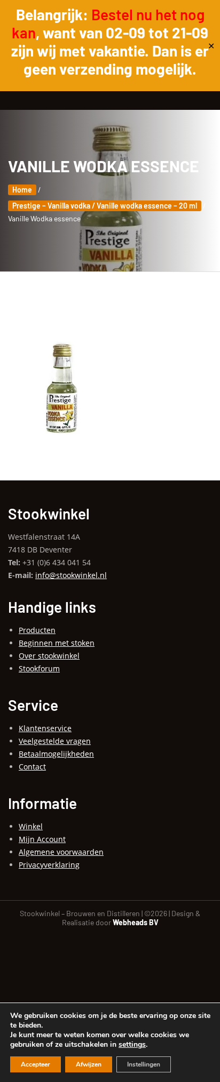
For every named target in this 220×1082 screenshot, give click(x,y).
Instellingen (143, 1064)
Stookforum (39, 668)
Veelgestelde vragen (55, 741)
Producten (37, 630)
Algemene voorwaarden (61, 852)
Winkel (31, 826)
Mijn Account (42, 839)
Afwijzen (88, 1064)
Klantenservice (45, 728)
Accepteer (35, 1064)
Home (22, 189)
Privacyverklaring (49, 865)
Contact (32, 767)
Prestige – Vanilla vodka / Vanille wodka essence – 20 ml (104, 205)
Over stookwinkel (49, 656)
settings (132, 1044)
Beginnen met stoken (57, 643)
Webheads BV (136, 922)
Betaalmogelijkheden (56, 754)
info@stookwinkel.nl (71, 575)
